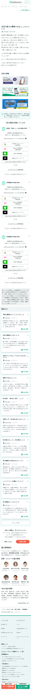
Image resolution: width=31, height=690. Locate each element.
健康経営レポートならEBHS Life (9, 668)
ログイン (27, 2)
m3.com (18, 555)
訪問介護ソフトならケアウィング (9, 660)
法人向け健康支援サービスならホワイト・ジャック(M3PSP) (15, 666)
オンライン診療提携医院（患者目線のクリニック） (13, 648)
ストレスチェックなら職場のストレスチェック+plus (13, 674)
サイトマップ (4, 636)
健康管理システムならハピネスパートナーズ (11, 672)
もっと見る (15, 523)
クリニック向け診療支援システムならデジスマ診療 (13, 658)
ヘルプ (18, 624)
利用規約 (9, 133)
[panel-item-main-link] (15, 322)
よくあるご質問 (4, 620)
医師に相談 (23, 541)
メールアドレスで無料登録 (15, 169)
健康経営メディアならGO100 (8, 670)
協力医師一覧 (4, 624)
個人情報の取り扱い (18, 133)
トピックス (4, 646)
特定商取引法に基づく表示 (7, 632)
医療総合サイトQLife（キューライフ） (10, 681)
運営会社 (18, 632)
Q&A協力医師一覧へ (24, 603)
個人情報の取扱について (22, 628)
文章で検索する (25, 10)
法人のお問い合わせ (21, 620)
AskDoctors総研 (11, 646)
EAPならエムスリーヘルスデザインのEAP (11, 676)
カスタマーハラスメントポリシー (23, 637)
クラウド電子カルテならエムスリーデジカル (11, 656)
